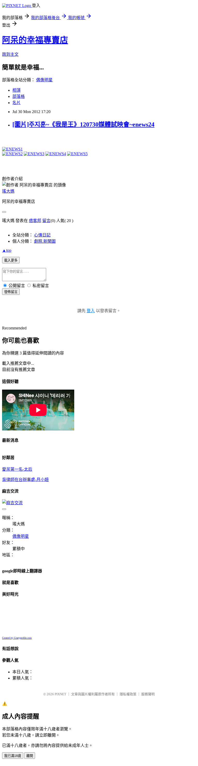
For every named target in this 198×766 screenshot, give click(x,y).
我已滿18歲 (12, 756)
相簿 (16, 90)
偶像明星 (44, 80)
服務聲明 (148, 694)
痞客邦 (35, 220)
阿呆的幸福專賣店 (35, 40)
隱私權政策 (128, 694)
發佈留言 (11, 292)
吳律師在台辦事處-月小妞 (25, 479)
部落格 (18, 96)
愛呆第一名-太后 (17, 469)
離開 (29, 756)
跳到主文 (10, 54)
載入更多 (11, 260)
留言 (46, 220)
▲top (6, 250)
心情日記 (42, 235)
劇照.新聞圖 (45, 241)
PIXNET (60, 694)
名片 (16, 102)
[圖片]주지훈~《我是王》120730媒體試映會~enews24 (83, 124)
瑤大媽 (8, 191)
